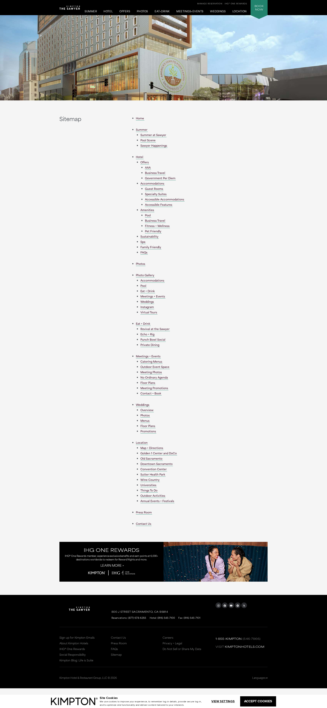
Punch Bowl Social (152, 339)
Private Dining (149, 345)
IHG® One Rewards (72, 649)
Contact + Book (150, 393)
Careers (168, 637)
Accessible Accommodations (164, 199)
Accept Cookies (258, 701)
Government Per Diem (160, 178)
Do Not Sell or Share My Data (182, 649)
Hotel (108, 11)
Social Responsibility (72, 654)
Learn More (111, 565)
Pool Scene (148, 140)
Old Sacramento (151, 458)
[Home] (69, 9)
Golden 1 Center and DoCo (158, 453)
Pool (148, 215)
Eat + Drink (147, 291)
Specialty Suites (156, 194)
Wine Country (150, 479)
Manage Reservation (209, 3)
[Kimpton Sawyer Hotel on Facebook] (225, 605)
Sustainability (149, 236)
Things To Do (148, 490)
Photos (142, 11)
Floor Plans (147, 382)
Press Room (144, 512)
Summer (91, 11)
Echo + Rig (147, 334)
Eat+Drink (162, 11)
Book (259, 7)
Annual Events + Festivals (157, 501)
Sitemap (116, 654)
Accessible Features (158, 204)
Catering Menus (151, 361)
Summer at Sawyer (153, 135)
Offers (124, 11)
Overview (146, 410)
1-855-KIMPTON (229, 638)
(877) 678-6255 (137, 618)
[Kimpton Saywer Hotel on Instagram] (218, 605)
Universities (148, 485)
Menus (144, 420)
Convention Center (153, 469)
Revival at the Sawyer (155, 329)
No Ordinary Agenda (154, 377)
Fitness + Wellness (157, 226)
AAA (148, 167)
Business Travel (155, 173)
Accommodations (152, 183)
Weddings (218, 11)
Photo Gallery (145, 275)
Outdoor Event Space (154, 367)
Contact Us (143, 523)
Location (239, 11)
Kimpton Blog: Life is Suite (76, 660)
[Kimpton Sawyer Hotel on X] (244, 605)
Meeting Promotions (154, 388)
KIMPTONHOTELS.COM (244, 646)
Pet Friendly (153, 231)
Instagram (147, 307)
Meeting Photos (151, 372)
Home (140, 118)
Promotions (148, 431)
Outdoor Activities (152, 495)
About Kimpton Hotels (73, 643)
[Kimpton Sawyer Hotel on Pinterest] (238, 605)
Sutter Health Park (152, 474)
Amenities (147, 210)
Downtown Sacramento (156, 464)
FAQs (143, 252)
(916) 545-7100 (166, 618)
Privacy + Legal (172, 643)
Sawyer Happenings (153, 145)
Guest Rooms (154, 188)
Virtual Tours (148, 312)
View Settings (223, 701)
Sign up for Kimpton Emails (77, 637)
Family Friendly (150, 247)
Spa (142, 241)
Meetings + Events (152, 296)
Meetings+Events (189, 11)
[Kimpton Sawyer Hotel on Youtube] (231, 605)
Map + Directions (151, 448)
